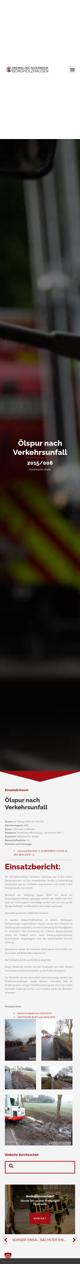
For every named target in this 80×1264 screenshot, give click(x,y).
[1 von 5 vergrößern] (30, 1025)
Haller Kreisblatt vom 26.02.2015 (35, 1013)
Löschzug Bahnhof (27, 851)
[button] (72, 69)
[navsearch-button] (11, 1167)
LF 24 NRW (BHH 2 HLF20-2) (52, 851)
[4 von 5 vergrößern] (66, 1072)
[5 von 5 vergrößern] (66, 1100)
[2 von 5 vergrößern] (66, 1025)
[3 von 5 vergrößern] (30, 1072)
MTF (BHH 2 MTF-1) (24, 854)
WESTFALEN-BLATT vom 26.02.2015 (36, 1017)
